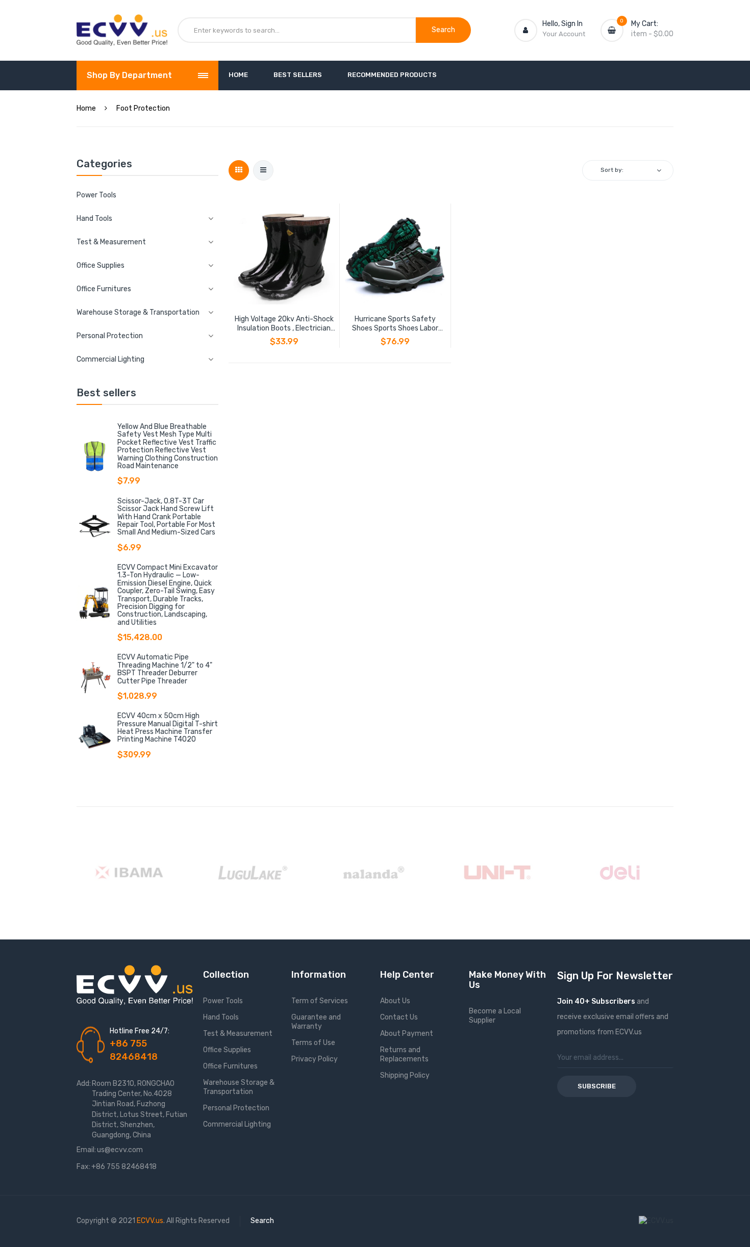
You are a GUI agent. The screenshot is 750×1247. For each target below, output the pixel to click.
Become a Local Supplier (495, 1016)
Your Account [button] (563, 34)
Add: (84, 1083)
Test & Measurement (237, 1033)
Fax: (83, 1166)
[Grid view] (239, 170)
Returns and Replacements (404, 1054)
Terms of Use (313, 1042)
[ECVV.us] (122, 24)
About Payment (406, 1033)
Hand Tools (221, 1017)
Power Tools (96, 195)
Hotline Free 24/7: (139, 1031)
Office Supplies (227, 1050)
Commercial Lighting (237, 1124)
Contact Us (399, 1017)
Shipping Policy (405, 1075)
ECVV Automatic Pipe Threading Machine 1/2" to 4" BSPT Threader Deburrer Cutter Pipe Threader (164, 669)
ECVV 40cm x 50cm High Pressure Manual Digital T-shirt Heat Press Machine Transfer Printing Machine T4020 (167, 727)
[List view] (263, 170)
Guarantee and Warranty (316, 1022)
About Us (395, 1001)
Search (262, 1220)
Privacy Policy (314, 1059)
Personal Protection (236, 1108)
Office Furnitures (230, 1066)
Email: (86, 1150)
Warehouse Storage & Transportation (238, 1087)
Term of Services (319, 1001)
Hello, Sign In (562, 23)
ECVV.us (150, 1220)
